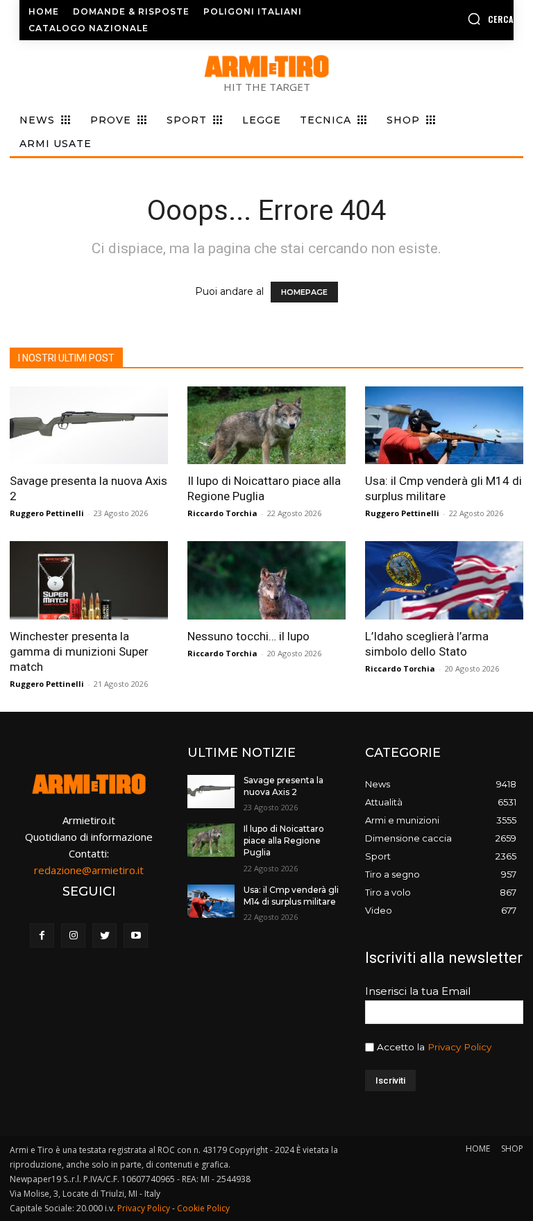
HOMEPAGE (304, 292)
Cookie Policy (203, 1208)
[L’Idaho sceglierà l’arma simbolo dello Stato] (444, 580)
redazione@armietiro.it (89, 870)
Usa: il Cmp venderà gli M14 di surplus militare (291, 896)
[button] (459, 19)
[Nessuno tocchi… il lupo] (266, 580)
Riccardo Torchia (222, 513)
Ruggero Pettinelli (47, 513)
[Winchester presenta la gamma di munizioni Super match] (89, 580)
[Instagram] (73, 935)
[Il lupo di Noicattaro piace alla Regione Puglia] (266, 425)
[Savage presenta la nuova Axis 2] (89, 425)
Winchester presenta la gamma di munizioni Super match (79, 651)
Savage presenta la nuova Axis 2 (283, 786)
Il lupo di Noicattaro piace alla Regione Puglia (284, 840)
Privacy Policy (459, 1046)
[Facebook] (42, 935)
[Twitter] (104, 935)
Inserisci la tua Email (418, 991)
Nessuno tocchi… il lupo (248, 636)
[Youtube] (136, 935)
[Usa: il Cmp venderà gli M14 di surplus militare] (444, 425)
